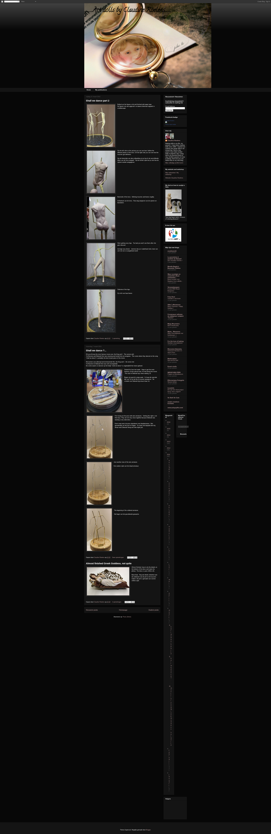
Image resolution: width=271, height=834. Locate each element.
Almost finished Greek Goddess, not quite (108, 563)
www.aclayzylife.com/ (175, 407)
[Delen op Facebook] (130, 339)
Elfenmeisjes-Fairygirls (176, 380)
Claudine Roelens (169, 120)
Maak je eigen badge (170, 124)
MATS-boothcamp (173, 325)
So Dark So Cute (173, 397)
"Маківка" (171, 318)
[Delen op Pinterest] (132, 339)
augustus (169, 532)
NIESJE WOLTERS (174, 372)
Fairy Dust (171, 297)
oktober (169, 511)
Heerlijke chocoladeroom (175, 343)
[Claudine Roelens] (166, 122)
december (169, 467)
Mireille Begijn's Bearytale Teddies (174, 267)
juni (169, 566)
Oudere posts (154, 610)
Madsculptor (172, 358)
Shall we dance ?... (96, 350)
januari (169, 780)
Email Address (170, 106)
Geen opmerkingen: (118, 557)
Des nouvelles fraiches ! (175, 260)
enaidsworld (172, 251)
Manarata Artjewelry (175, 349)
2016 (168, 422)
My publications (101, 90)
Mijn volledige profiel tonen (174, 163)
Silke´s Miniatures (174, 304)
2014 (168, 435)
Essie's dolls (172, 366)
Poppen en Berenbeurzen (175, 374)
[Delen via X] (128, 339)
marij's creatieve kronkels (173, 402)
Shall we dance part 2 (97, 100)
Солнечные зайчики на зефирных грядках (176, 315)
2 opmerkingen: (117, 602)
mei (169, 581)
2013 (168, 441)
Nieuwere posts (92, 610)
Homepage (123, 610)
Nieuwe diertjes (172, 382)
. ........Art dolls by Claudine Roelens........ (127, 10)
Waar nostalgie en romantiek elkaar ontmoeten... (174, 275)
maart (169, 613)
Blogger (148, 830)
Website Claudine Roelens (174, 178)
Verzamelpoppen (174, 287)
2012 (168, 448)
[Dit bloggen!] (126, 339)
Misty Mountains (174, 324)
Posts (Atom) (127, 617)
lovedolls (171, 388)
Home (89, 90)
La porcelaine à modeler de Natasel (174, 258)
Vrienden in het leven (174, 298)
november (169, 489)
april (169, 596)
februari (169, 756)
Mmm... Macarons (174, 331)
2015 (168, 428)
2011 (168, 454)
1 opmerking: (116, 338)
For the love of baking (176, 341)
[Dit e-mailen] (124, 339)
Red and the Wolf (173, 360)
